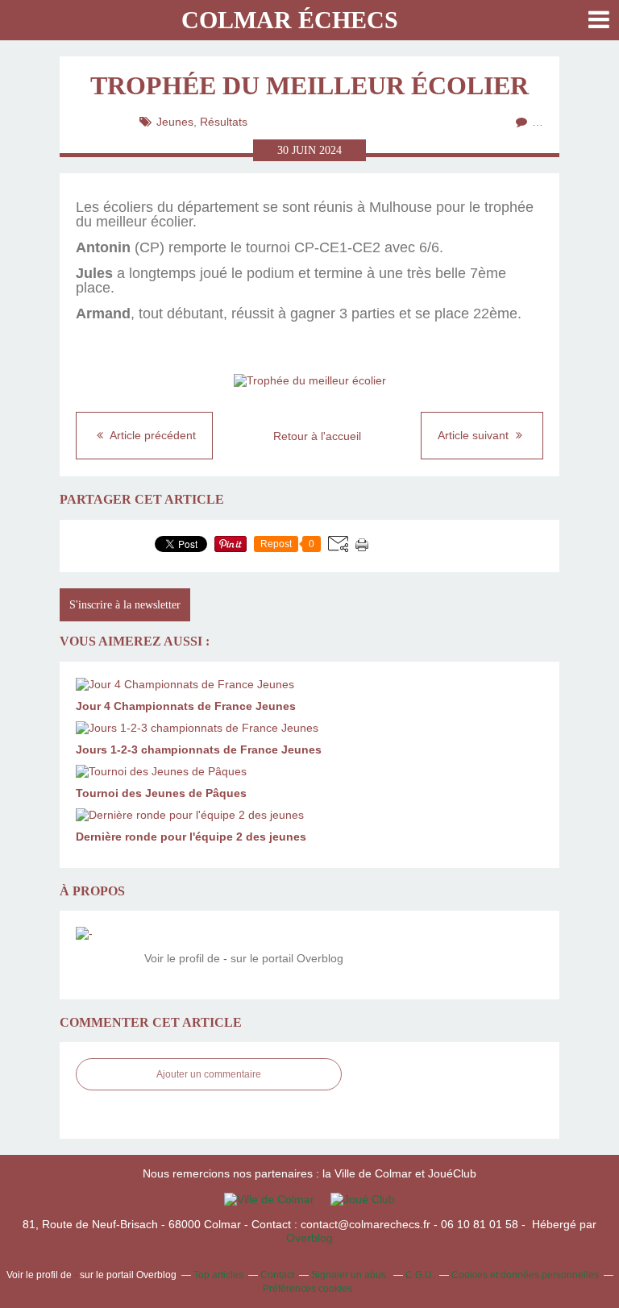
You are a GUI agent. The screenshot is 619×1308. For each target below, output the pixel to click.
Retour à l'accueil (317, 436)
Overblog (309, 1237)
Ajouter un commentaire (208, 1074)
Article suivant (475, 435)
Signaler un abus (349, 1275)
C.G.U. (419, 1275)
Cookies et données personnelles (525, 1275)
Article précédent (151, 435)
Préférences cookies (307, 1288)
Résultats (223, 121)
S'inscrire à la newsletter (125, 605)
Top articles (218, 1275)
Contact (277, 1275)
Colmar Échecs (289, 19)
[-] (104, 955)
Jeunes (174, 121)
